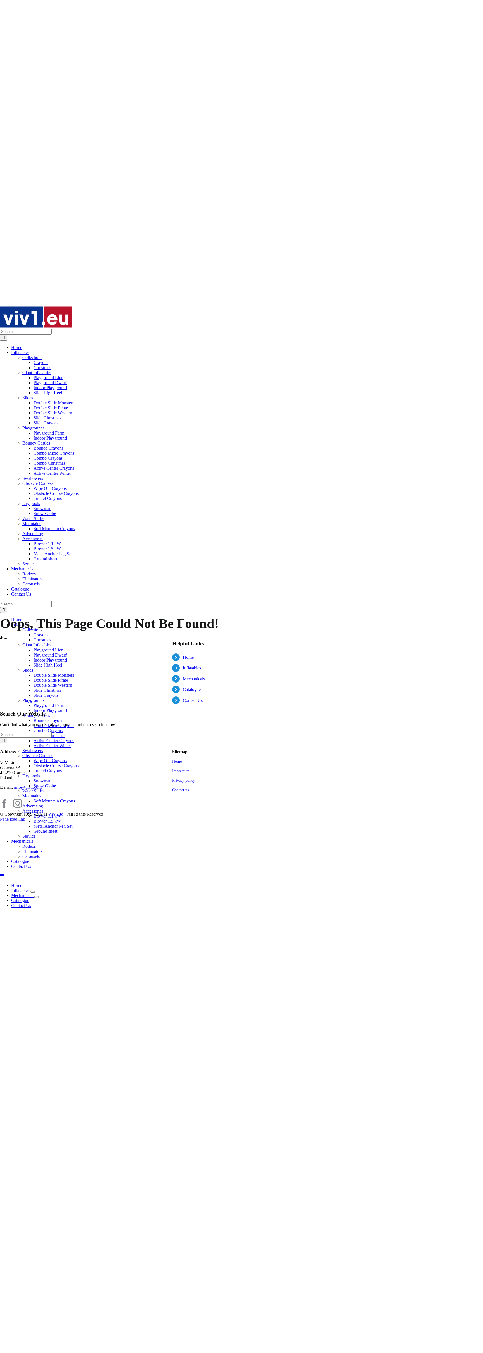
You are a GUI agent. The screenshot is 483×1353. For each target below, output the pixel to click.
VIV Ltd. (56, 814)
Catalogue (192, 689)
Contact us (180, 790)
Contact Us (193, 700)
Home (188, 657)
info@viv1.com (28, 787)
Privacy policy (183, 780)
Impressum (181, 771)
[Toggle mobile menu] (2, 875)
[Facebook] (4, 803)
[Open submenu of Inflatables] (32, 892)
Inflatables (192, 667)
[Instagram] (17, 803)
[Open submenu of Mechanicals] (36, 897)
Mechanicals (194, 678)
